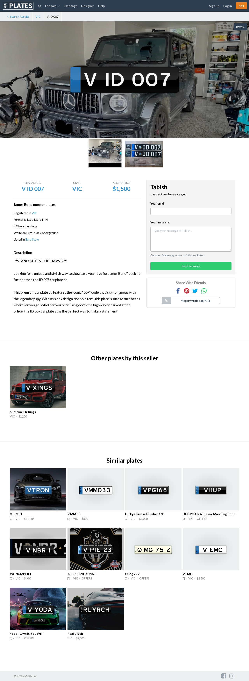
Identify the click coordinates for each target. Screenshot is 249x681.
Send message (191, 266)
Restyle (240, 26)
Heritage (70, 6)
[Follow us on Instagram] (231, 675)
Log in (227, 6)
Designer (87, 6)
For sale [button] (50, 6)
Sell (241, 6)
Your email (157, 203)
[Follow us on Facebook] (223, 675)
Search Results (19, 16)
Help (101, 6)
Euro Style (32, 239)
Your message (159, 222)
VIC (38, 16)
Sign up (214, 6)
